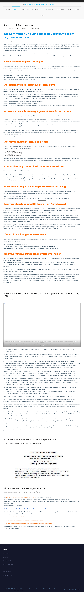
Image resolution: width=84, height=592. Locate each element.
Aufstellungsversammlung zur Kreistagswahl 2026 (29, 439)
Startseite (7, 9)
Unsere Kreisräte (50, 9)
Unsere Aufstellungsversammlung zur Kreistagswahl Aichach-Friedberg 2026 (41, 295)
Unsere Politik (61, 9)
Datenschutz (73, 589)
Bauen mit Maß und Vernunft (18, 25)
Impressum (67, 589)
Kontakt (42, 16)
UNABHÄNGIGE (35, 29)
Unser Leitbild (25, 9)
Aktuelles (16, 9)
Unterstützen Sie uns (73, 9)
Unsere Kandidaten (37, 9)
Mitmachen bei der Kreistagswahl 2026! (24, 488)
